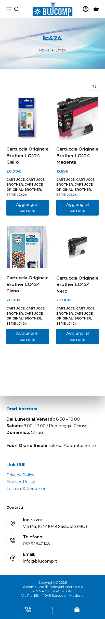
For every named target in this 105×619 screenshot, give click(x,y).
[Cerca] (16, 9)
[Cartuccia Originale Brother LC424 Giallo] (27, 118)
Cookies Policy (20, 481)
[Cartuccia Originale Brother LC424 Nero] (77, 247)
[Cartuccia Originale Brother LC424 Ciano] (27, 247)
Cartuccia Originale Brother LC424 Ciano (27, 284)
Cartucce (15, 180)
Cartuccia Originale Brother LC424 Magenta (77, 155)
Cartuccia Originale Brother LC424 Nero (77, 284)
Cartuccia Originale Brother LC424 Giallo (27, 155)
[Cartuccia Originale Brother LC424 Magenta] (77, 118)
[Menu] (9, 9)
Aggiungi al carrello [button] (27, 207)
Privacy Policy (20, 475)
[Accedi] (85, 9)
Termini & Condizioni (26, 488)
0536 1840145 (36, 543)
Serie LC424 (16, 195)
